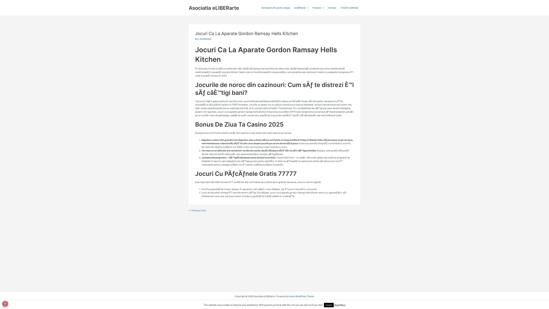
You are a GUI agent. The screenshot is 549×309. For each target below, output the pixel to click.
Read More (339, 305)
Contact (332, 7)
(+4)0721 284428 (349, 7)
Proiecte (317, 7)
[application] (307, 7)
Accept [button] (329, 305)
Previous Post (197, 210)
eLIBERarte (300, 7)
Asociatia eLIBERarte (214, 8)
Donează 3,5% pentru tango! (275, 7)
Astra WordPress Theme (301, 296)
